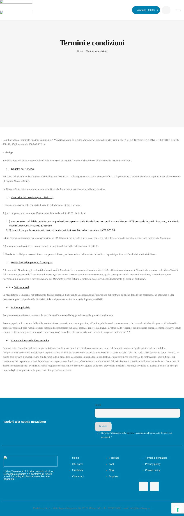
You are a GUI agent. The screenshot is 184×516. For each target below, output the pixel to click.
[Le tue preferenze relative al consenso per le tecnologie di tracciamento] (177, 509)
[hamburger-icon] (178, 10)
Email (98, 405)
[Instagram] (154, 486)
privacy (130, 433)
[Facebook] (143, 486)
